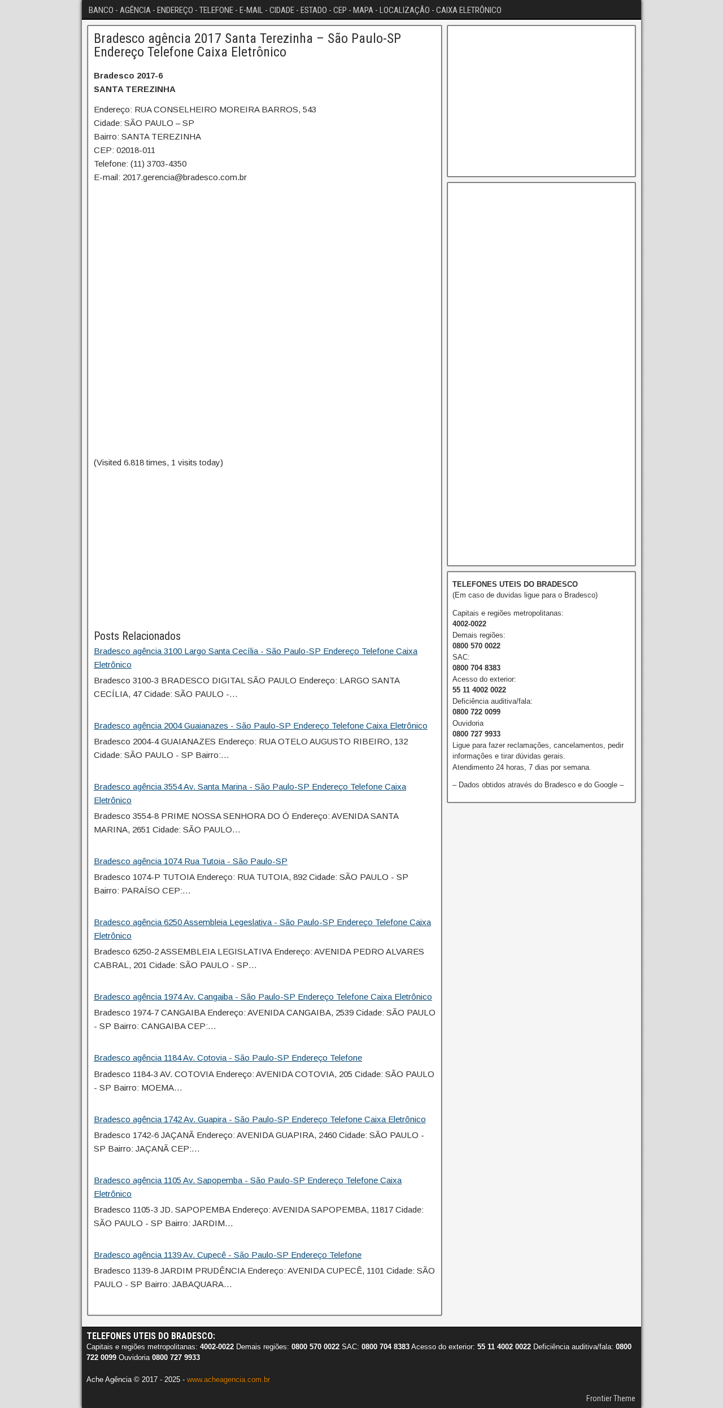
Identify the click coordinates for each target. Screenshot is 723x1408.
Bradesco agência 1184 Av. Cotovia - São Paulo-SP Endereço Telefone (228, 1057)
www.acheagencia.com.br (228, 1379)
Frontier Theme (610, 1398)
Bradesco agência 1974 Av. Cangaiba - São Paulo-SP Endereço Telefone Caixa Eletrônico (263, 996)
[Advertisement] (264, 548)
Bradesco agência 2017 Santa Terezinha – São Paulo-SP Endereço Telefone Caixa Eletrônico (247, 45)
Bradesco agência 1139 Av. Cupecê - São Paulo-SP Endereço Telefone (228, 1254)
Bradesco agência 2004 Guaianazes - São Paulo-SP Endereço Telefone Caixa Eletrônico (261, 725)
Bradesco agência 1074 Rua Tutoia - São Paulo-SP (191, 861)
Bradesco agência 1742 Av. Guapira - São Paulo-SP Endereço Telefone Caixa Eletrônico (260, 1119)
